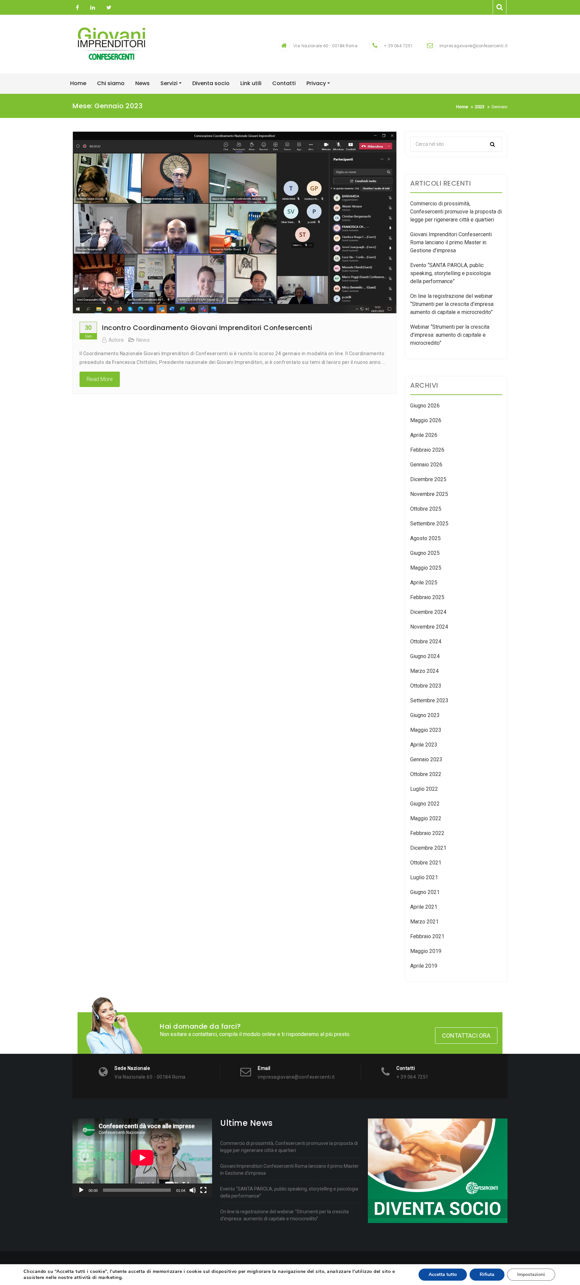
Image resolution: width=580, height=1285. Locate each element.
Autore (116, 340)
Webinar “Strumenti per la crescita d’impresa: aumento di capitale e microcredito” (449, 335)
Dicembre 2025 (428, 479)
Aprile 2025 (423, 582)
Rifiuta (487, 1274)
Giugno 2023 (425, 715)
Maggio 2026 (425, 420)
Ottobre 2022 (425, 774)
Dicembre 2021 (428, 848)
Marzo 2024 (424, 671)
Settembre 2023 (429, 700)
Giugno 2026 (425, 405)
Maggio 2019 (425, 951)
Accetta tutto (443, 1274)
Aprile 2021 (423, 907)
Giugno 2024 (425, 656)
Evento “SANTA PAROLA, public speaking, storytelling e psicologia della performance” (450, 273)
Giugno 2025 (425, 553)
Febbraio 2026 (427, 450)
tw (108, 8)
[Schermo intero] (203, 1190)
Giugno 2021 (425, 892)
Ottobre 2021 (425, 862)
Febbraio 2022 (427, 833)
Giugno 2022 (425, 803)
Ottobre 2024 (425, 641)
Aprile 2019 (423, 966)
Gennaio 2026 (426, 464)
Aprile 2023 (423, 745)
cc (92, 8)
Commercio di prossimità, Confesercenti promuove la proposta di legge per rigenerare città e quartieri (456, 211)
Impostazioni (531, 1274)
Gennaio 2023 (426, 759)
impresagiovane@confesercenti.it (473, 45)
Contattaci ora (466, 1035)
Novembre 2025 (429, 494)
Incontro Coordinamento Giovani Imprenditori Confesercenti (207, 327)
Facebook (77, 8)
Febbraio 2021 (427, 936)
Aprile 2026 (423, 435)
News (143, 340)
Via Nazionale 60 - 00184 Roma (325, 45)
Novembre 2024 (429, 627)
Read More (100, 379)
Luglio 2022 (424, 789)
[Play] (81, 1190)
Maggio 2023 (425, 730)
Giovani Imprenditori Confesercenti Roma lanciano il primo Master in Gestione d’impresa (451, 242)
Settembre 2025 (429, 523)
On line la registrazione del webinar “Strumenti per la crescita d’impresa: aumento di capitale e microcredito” (452, 304)
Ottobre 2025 (425, 509)
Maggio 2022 (425, 818)
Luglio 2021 (424, 877)
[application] (142, 1157)
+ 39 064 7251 (398, 45)
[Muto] (192, 1190)
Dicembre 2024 (428, 612)
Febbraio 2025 (427, 597)
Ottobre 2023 (425, 686)
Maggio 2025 (425, 568)
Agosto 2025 (425, 538)
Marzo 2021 (424, 921)
